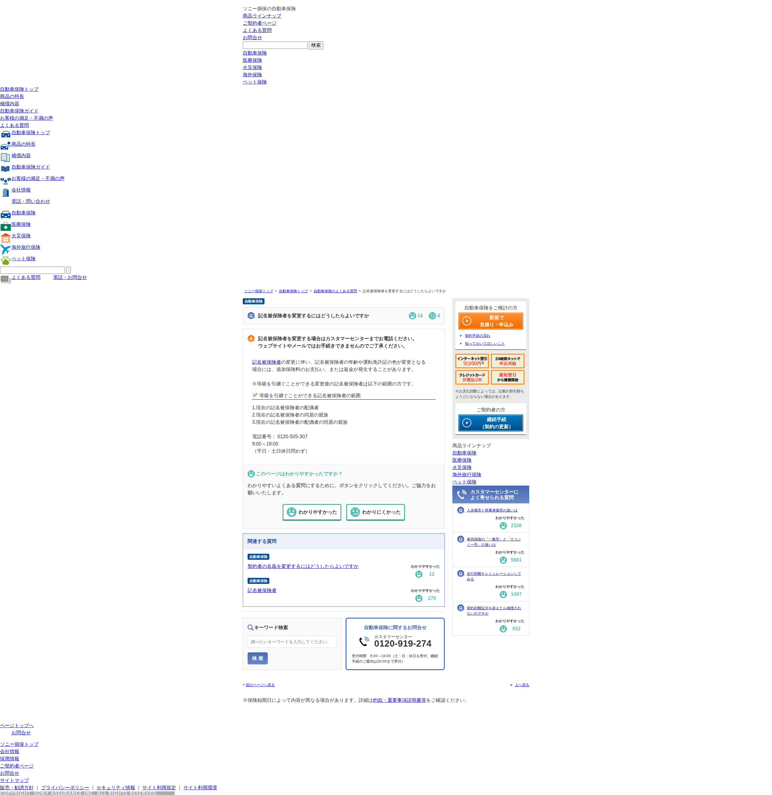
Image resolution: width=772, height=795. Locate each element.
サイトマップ (14, 780)
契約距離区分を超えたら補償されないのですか (494, 611)
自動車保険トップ (19, 89)
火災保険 (252, 67)
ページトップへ (17, 725)
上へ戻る (522, 685)
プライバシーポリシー (65, 787)
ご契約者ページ (260, 23)
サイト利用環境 (200, 787)
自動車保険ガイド (19, 110)
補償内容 (9, 103)
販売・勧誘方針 (17, 787)
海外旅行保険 (25, 247)
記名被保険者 (266, 362)
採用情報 (9, 758)
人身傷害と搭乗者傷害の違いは (492, 510)
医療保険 (252, 60)
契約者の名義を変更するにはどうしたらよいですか (303, 566)
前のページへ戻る (260, 685)
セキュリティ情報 (115, 787)
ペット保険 (255, 81)
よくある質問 (257, 30)
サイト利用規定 (159, 787)
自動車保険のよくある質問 (335, 291)
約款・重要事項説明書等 (399, 700)
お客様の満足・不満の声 (26, 118)
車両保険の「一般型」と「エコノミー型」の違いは (494, 542)
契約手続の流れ (477, 336)
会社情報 (21, 189)
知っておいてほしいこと (485, 343)
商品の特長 (12, 96)
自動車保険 (255, 52)
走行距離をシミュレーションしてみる (494, 576)
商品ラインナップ (262, 15)
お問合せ (252, 37)
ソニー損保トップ (258, 291)
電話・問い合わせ (30, 201)
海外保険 (252, 74)
